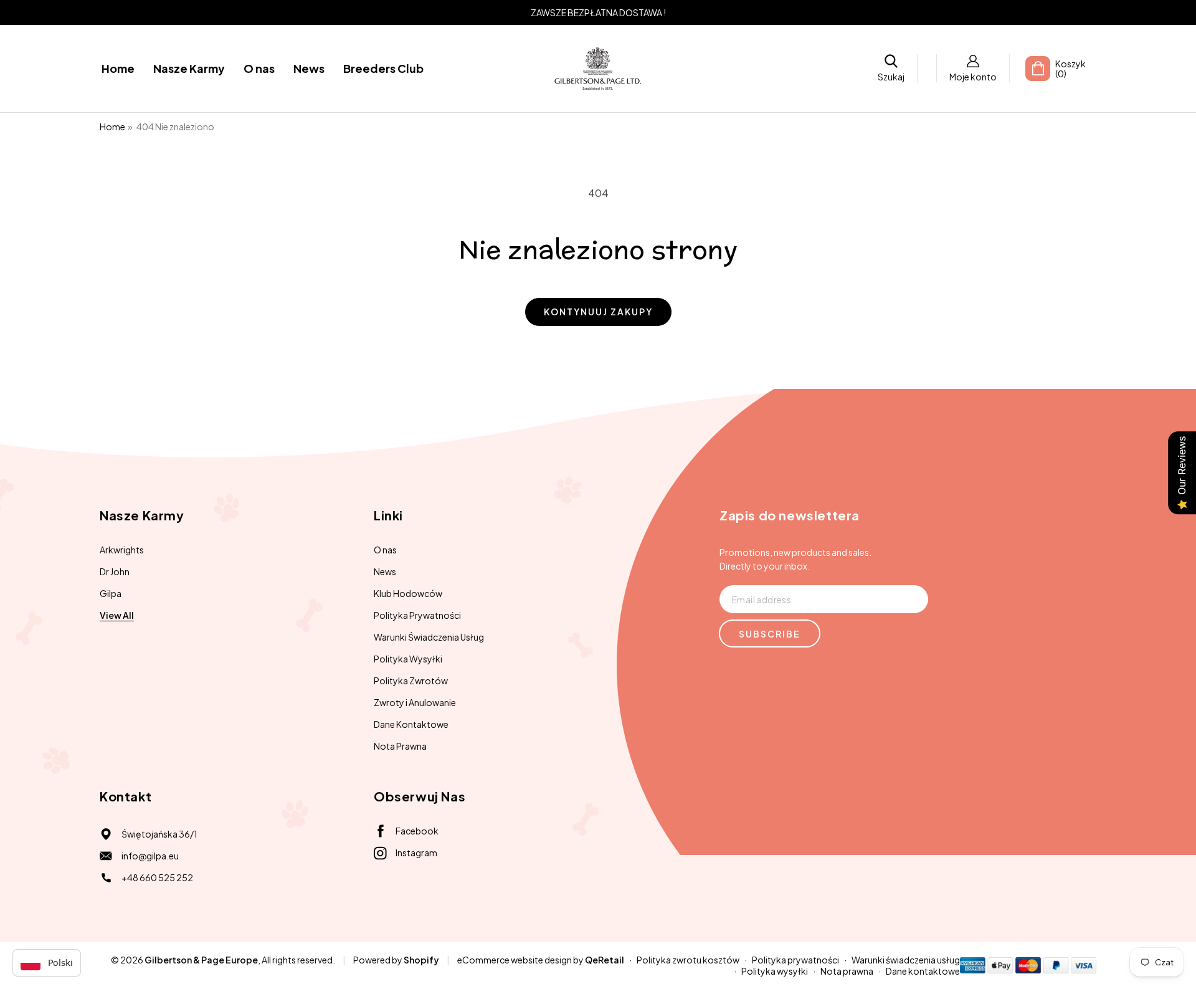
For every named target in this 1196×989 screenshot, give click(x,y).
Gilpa (110, 593)
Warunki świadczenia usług (906, 959)
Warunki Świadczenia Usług (429, 637)
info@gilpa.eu (150, 855)
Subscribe (769, 633)
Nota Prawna (400, 746)
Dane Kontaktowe (411, 724)
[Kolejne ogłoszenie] (1073, 12)
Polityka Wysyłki (408, 658)
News (385, 571)
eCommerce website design (514, 959)
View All (117, 615)
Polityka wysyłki (774, 971)
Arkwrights (122, 549)
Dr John (115, 571)
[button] (891, 68)
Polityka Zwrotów (411, 680)
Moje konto (973, 76)
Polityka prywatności (795, 959)
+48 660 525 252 (157, 877)
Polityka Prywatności (417, 615)
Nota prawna (846, 971)
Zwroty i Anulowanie (415, 702)
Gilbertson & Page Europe (201, 959)
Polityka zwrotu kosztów (688, 959)
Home (112, 126)
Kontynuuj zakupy (598, 311)
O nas (385, 549)
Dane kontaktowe (923, 971)
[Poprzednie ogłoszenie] (122, 12)
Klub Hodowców (408, 593)
